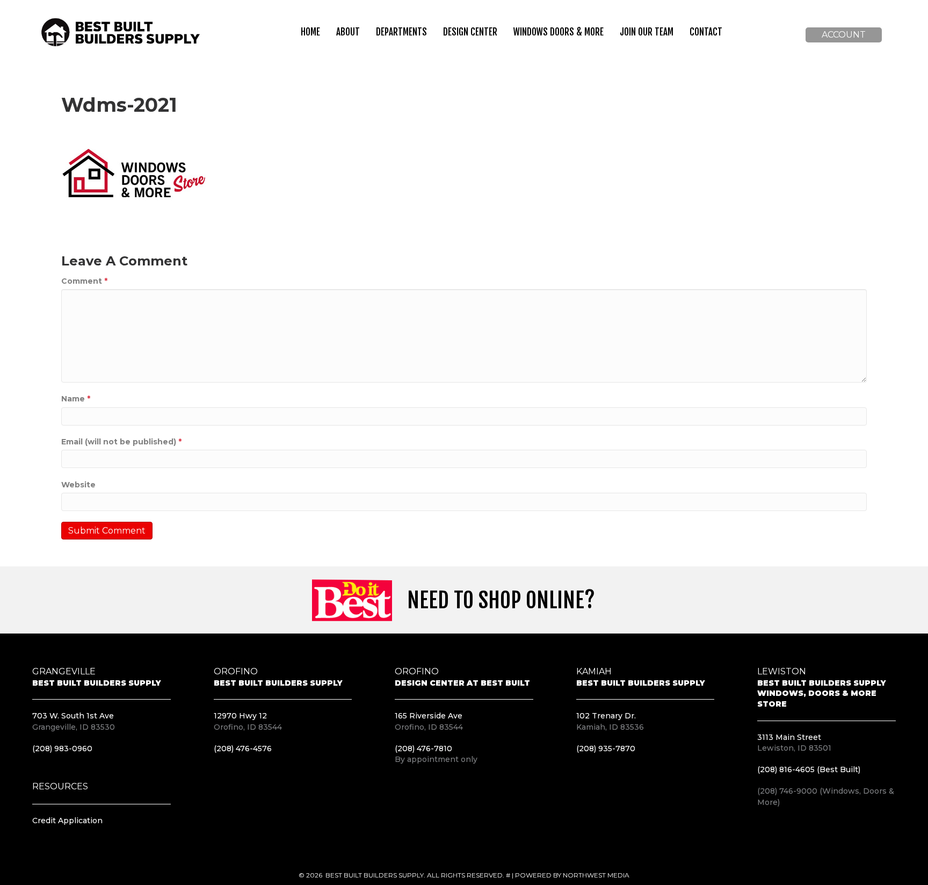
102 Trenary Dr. (606, 716)
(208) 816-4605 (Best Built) (808, 769)
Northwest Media (596, 875)
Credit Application (67, 820)
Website (78, 485)
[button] (844, 34)
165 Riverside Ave (428, 716)
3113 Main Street (789, 737)
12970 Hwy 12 (240, 716)
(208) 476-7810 (423, 748)
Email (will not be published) (121, 442)
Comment (84, 281)
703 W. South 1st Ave (73, 716)
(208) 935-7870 (605, 748)
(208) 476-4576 (243, 748)
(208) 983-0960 (62, 748)
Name (75, 399)
